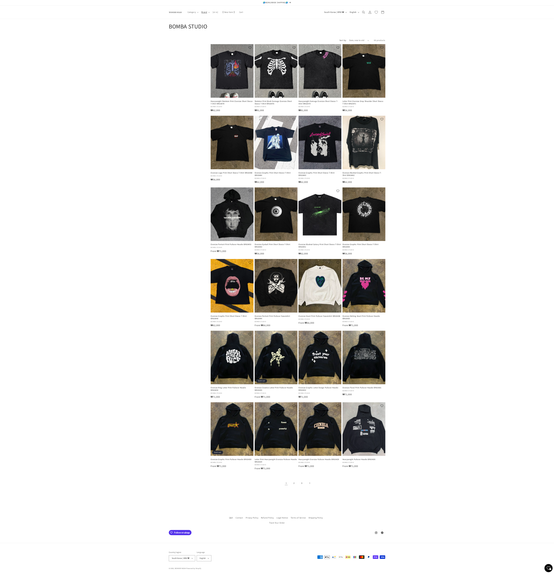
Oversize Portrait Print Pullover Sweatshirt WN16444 (272, 317)
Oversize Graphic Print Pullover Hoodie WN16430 (231, 459)
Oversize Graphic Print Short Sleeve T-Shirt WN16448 (229, 317)
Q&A (231, 517)
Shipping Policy (315, 517)
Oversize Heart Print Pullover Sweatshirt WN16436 (319, 316)
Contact (239, 517)
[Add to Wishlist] (250, 47)
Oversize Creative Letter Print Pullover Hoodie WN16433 (274, 389)
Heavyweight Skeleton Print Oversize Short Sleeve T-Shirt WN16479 (232, 102)
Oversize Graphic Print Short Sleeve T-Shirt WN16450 (360, 245)
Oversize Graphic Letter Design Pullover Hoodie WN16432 (318, 389)
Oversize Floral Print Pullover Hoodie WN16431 (361, 388)
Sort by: (342, 40)
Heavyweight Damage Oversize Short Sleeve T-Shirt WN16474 (318, 102)
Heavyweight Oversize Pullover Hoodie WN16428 (318, 459)
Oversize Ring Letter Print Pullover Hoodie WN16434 (228, 389)
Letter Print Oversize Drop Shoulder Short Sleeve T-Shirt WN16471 (362, 102)
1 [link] (286, 483)
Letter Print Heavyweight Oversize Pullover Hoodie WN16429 (276, 460)
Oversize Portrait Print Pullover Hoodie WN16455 (231, 244)
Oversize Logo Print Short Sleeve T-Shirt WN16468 (231, 173)
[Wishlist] (376, 12)
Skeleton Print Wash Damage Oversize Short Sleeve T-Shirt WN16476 (273, 102)
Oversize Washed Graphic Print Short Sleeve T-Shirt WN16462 (362, 174)
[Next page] (309, 483)
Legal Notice (282, 517)
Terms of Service (298, 517)
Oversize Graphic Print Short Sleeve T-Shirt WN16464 (273, 174)
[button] (193, 12)
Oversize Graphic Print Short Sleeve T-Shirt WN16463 (316, 174)
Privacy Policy (252, 517)
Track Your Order (277, 522)
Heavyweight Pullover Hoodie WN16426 (358, 459)
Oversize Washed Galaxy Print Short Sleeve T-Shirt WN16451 (319, 245)
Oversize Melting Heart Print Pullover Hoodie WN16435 (361, 317)
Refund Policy (267, 517)
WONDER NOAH (180, 568)
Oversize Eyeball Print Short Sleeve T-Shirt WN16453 (272, 245)
